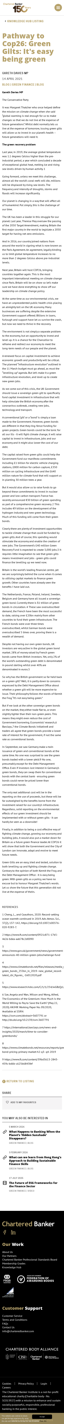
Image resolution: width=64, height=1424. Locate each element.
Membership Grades (13, 1263)
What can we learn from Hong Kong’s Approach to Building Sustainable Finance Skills (35, 1161)
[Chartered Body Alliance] (32, 1352)
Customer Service (12, 1316)
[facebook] (4, 1232)
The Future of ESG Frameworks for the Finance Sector (33, 1184)
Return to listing (20, 1081)
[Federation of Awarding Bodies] (36, 1278)
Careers (6, 1387)
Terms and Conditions (14, 1319)
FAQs (5, 1323)
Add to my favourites (23, 1102)
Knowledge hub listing (25, 21)
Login (44, 1383)
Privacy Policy (26, 1383)
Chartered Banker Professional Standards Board (29, 1259)
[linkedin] (13, 1232)
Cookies (6, 1383)
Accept (42, 1417)
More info (43, 1421)
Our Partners (9, 1256)
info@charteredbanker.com (18, 1331)
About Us (7, 1252)
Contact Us (8, 1327)
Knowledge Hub (11, 1267)
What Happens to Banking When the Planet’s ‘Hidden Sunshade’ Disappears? (34, 1135)
